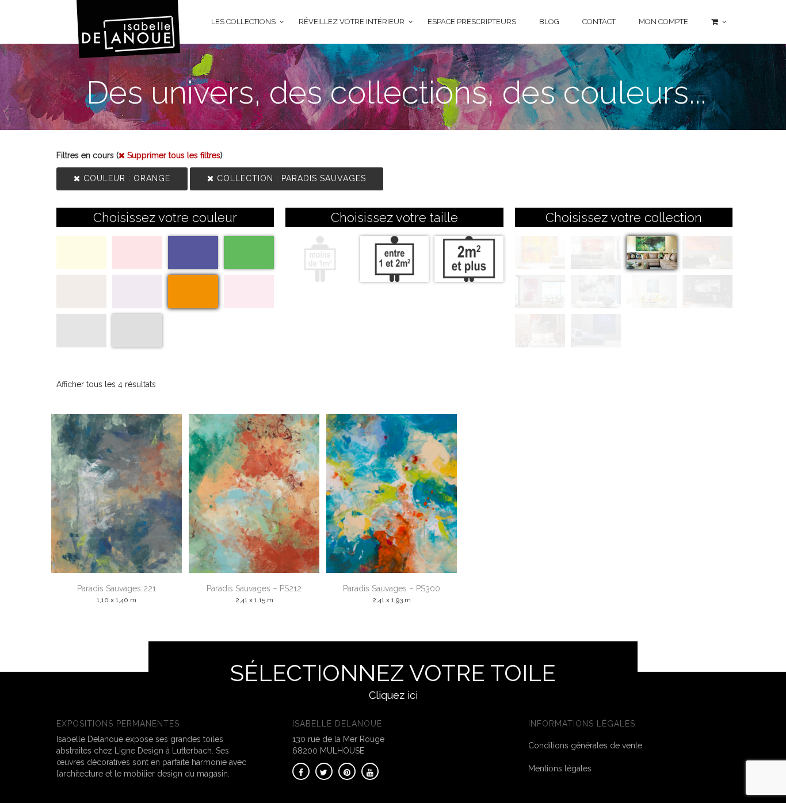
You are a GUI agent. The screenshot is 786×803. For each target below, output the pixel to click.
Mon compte (663, 21)
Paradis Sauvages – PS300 (391, 588)
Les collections (243, 21)
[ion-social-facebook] (301, 771)
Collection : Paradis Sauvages (290, 178)
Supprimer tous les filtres (172, 155)
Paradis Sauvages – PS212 (254, 588)
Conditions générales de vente (585, 745)
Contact (599, 21)
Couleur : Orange (125, 178)
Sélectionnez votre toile (393, 680)
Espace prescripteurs (472, 21)
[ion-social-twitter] (324, 771)
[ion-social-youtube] (370, 771)
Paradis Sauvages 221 (116, 588)
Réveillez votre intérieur (352, 21)
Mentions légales (560, 768)
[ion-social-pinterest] (347, 771)
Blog (549, 21)
